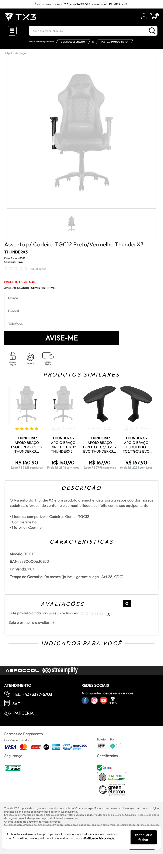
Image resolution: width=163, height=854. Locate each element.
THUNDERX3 (16, 251)
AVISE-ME (61, 337)
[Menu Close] (12, 31)
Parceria (23, 713)
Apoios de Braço (16, 53)
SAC (16, 703)
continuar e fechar (143, 837)
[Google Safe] (105, 767)
